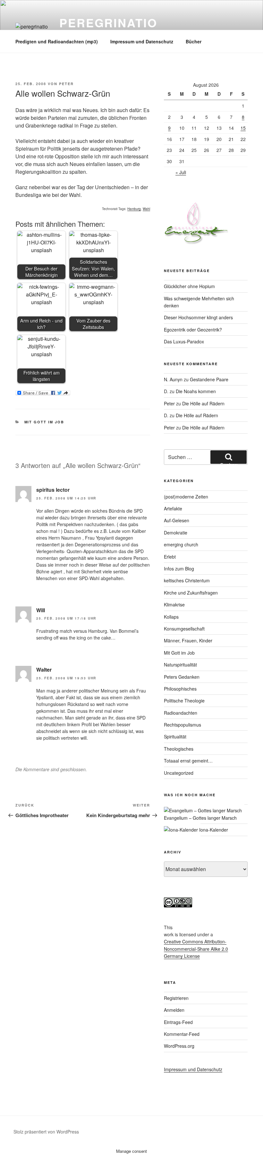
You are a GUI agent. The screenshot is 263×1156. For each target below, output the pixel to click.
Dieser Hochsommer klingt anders (198, 317)
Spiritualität (175, 736)
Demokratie (175, 532)
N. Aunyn (173, 379)
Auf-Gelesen (176, 520)
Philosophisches (180, 688)
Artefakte (173, 508)
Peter (66, 83)
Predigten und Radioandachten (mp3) (56, 41)
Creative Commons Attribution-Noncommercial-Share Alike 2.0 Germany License (196, 948)
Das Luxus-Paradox (184, 341)
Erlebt (170, 556)
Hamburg (134, 209)
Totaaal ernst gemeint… (188, 760)
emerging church (181, 544)
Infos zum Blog (179, 568)
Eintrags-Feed (178, 1022)
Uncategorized (178, 773)
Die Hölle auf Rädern (203, 403)
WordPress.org (179, 1046)
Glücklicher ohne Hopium (189, 286)
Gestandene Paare (209, 379)
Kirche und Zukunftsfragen (191, 592)
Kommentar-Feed (181, 1034)
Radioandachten (180, 713)
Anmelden (174, 1010)
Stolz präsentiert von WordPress (46, 1131)
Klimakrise (174, 604)
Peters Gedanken (181, 677)
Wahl (146, 209)
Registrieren (176, 998)
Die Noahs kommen (196, 391)
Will (40, 610)
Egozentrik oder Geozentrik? (193, 329)
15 (243, 128)
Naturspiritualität (180, 664)
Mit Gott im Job (44, 421)
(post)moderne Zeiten (186, 496)
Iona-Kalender (213, 829)
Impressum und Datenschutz (141, 41)
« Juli (180, 172)
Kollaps (171, 616)
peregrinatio (108, 22)
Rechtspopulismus (182, 724)
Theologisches (178, 749)
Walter (44, 669)
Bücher (193, 41)
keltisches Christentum (187, 580)
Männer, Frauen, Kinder (188, 640)
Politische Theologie (184, 700)
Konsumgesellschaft (184, 628)
